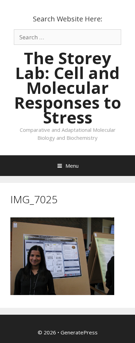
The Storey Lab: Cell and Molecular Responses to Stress (67, 87)
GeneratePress (79, 332)
